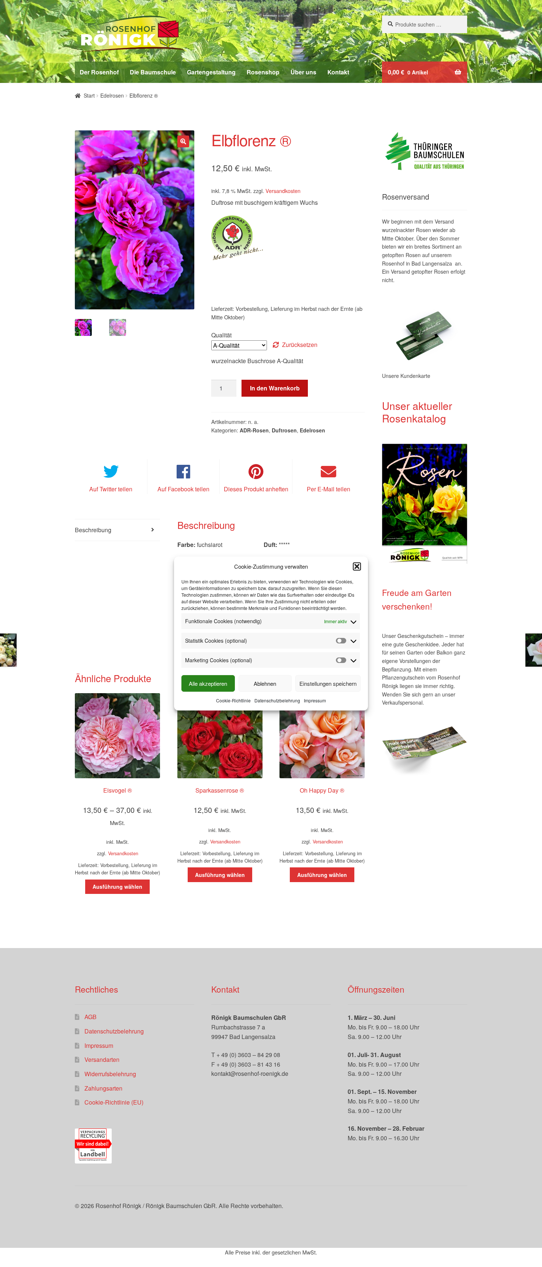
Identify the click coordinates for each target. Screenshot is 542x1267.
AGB (90, 1016)
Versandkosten (282, 190)
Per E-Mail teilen (328, 489)
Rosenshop (263, 72)
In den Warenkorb (275, 388)
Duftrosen (284, 430)
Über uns (303, 72)
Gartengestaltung (211, 72)
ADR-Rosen (254, 430)
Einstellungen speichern (328, 683)
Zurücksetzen (299, 344)
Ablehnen (265, 683)
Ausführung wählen (117, 886)
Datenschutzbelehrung (277, 700)
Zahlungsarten (103, 1088)
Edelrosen (112, 95)
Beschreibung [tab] (93, 530)
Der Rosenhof (99, 72)
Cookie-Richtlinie (233, 700)
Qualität (221, 335)
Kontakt (338, 72)
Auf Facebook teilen (183, 489)
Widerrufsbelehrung (110, 1074)
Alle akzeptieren (208, 683)
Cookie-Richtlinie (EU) (113, 1102)
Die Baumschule (153, 72)
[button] (357, 566)
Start (89, 95)
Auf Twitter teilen (110, 489)
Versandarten (101, 1059)
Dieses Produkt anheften (256, 489)
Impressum (315, 700)
